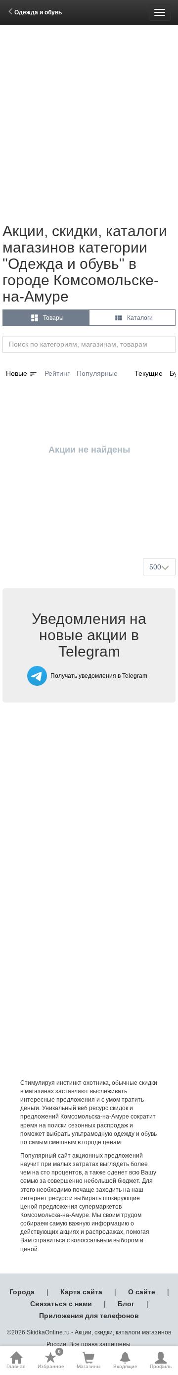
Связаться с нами (61, 1304)
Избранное (51, 1360)
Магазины (88, 1366)
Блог (126, 1304)
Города (22, 1292)
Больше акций (91, 527)
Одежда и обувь (38, 12)
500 (155, 567)
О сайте (141, 1292)
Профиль (161, 1366)
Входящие (125, 1366)
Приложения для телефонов (89, 1316)
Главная (15, 1366)
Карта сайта (81, 1292)
